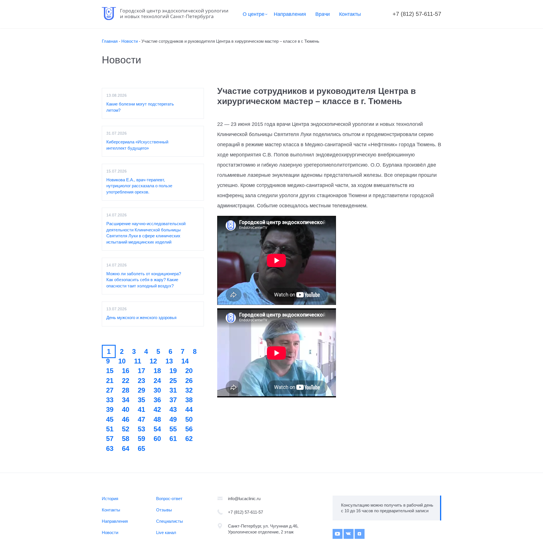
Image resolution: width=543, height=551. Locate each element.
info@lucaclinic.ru (244, 498)
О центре (253, 14)
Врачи (322, 14)
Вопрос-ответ (169, 498)
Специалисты (169, 521)
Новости (110, 532)
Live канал (166, 532)
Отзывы (164, 509)
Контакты (350, 14)
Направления (290, 14)
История (110, 498)
